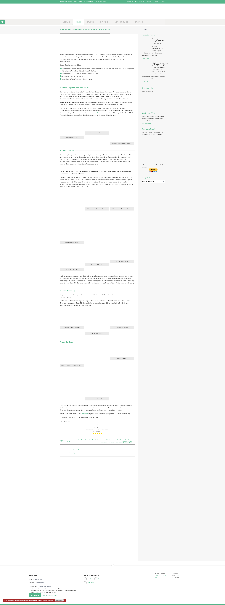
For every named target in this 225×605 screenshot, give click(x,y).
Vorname (31, 579)
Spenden (148, 2)
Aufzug (87, 440)
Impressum (175, 575)
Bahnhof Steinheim (94, 440)
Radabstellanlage (127, 441)
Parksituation (128, 440)
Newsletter (156, 2)
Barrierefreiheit (106, 443)
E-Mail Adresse (33, 586)
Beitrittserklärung (146, 123)
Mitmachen (104, 22)
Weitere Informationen (48, 600)
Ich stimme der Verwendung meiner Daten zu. (43, 592)
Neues (78, 22)
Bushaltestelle (105, 440)
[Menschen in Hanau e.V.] (73, 16)
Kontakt (163, 2)
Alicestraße (81, 440)
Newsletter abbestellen (50, 595)
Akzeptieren (59, 600)
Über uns (66, 22)
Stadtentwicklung (127, 443)
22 (60, 442)
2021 (68, 442)
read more (145, 58)
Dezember (64, 442)
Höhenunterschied (115, 440)
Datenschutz (175, 577)
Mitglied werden (139, 2)
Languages (130, 2)
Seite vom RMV (94, 113)
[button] (2, 22)
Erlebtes (90, 22)
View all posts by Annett (77, 453)
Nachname (32, 582)
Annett (62, 440)
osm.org (85, 414)
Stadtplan (139, 22)
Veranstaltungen (122, 22)
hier (104, 113)
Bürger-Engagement (116, 443)
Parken (122, 440)
